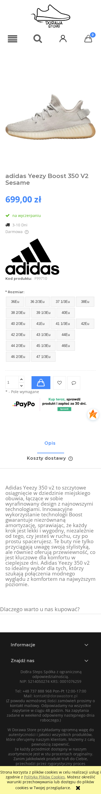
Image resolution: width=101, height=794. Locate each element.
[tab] (50, 445)
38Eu (85, 302)
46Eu (66, 346)
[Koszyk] (88, 38)
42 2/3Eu (18, 335)
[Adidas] (32, 256)
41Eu (40, 324)
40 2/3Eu (18, 324)
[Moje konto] (63, 38)
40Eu (66, 313)
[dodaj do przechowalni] (59, 383)
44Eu (66, 335)
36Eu (15, 302)
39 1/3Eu (43, 313)
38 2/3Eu (18, 313)
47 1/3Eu (43, 357)
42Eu (85, 324)
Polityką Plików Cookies (44, 777)
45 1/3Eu (43, 346)
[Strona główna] (50, 16)
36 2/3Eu (37, 302)
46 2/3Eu (18, 357)
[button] (12, 39)
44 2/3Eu (18, 346)
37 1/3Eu (63, 302)
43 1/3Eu (43, 335)
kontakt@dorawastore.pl (56, 695)
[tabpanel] (50, 536)
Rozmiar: (14, 292)
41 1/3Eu (63, 324)
